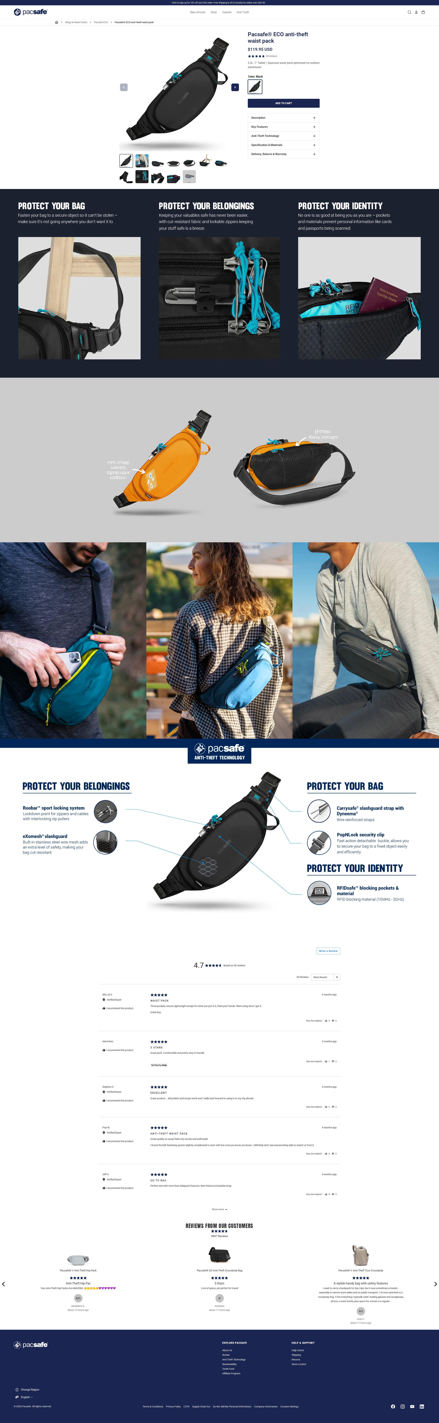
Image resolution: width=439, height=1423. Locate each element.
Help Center (298, 1350)
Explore (226, 12)
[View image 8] (126, 177)
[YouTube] (412, 1406)
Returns (296, 1359)
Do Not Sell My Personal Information (232, 1406)
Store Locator (299, 1364)
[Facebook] (393, 1406)
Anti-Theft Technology (234, 1359)
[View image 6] (205, 161)
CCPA (186, 1406)
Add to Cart (283, 103)
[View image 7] (221, 161)
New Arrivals (197, 12)
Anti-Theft (243, 12)
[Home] (56, 22)
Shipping (296, 1355)
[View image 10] (158, 177)
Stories (226, 1355)
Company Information (266, 1406)
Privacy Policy (173, 1406)
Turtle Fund (228, 1368)
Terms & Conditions (153, 1406)
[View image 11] (173, 177)
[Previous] (4, 1284)
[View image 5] (189, 161)
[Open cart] (423, 12)
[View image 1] (126, 161)
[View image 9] (142, 177)
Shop (214, 12)
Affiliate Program (231, 1373)
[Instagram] (402, 1406)
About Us (227, 1350)
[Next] (435, 1284)
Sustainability (229, 1364)
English (25, 1397)
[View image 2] (142, 161)
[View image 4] (173, 161)
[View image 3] (158, 161)
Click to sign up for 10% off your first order (192, 2)
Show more (218, 1209)
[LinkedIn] (421, 1406)
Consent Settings (289, 1406)
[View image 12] (189, 177)
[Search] (409, 12)
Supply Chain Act (201, 1406)
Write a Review (328, 951)
